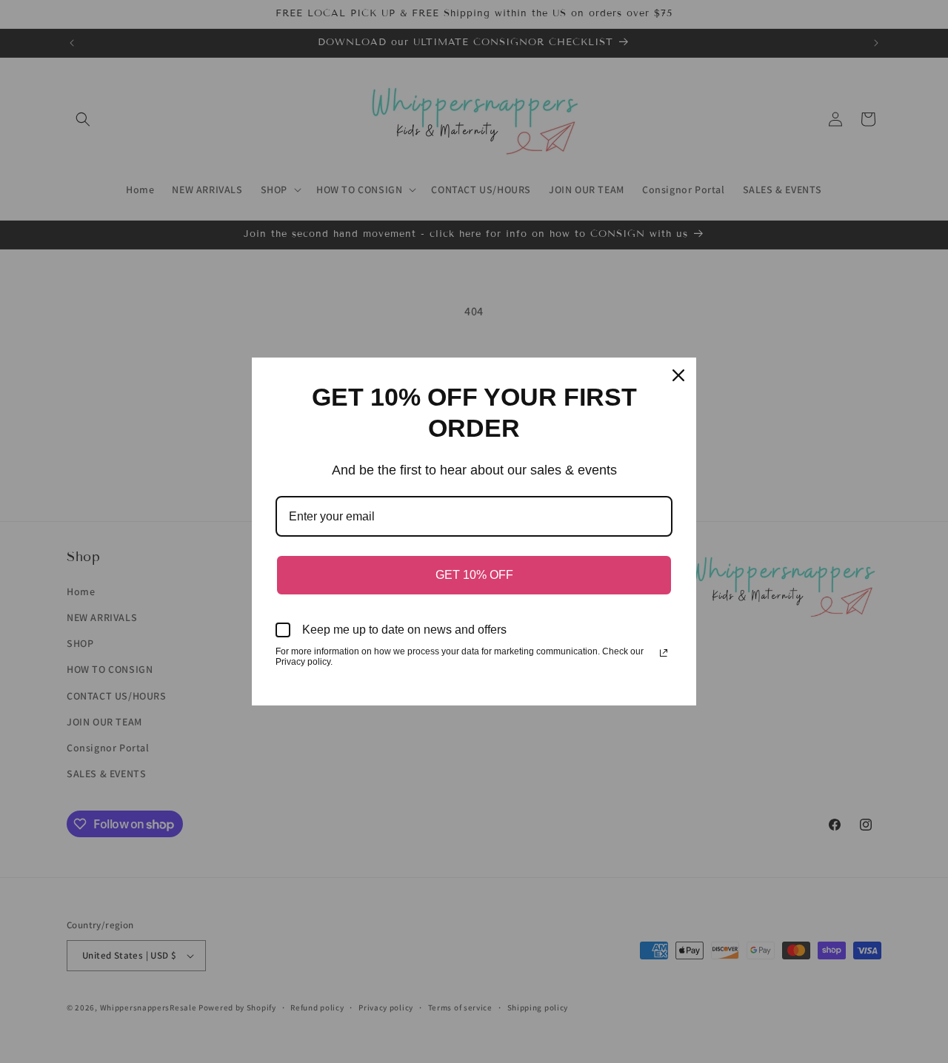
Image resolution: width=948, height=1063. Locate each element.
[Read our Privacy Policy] (663, 653)
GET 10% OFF (474, 575)
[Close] (678, 375)
